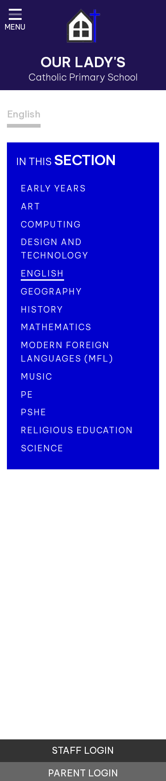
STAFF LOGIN (83, 750)
